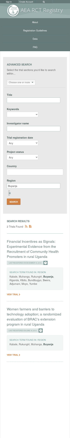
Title (9, 95)
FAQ (35, 47)
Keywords (13, 109)
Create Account (26, 1)
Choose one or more (19, 82)
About (35, 22)
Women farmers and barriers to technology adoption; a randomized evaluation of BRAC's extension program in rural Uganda (34, 316)
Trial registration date (20, 137)
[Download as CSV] (30, 226)
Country (12, 166)
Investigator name (18, 123)
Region (11, 180)
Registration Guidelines (35, 30)
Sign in (9, 1)
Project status (15, 152)
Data (35, 38)
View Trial (13, 294)
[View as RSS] (26, 226)
